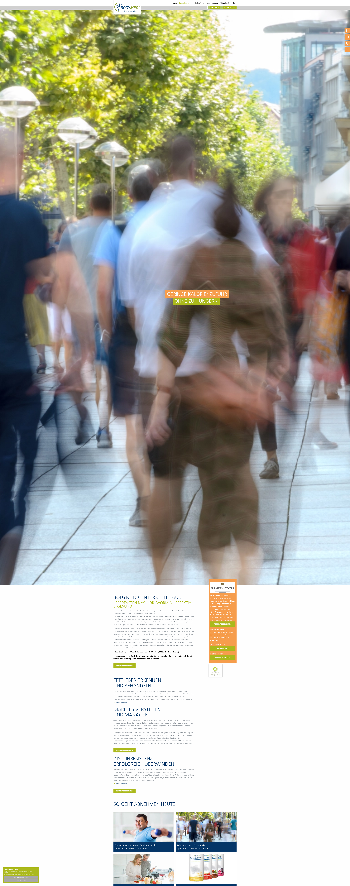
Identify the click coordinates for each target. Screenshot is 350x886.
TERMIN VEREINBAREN (222, 624)
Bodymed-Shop (230, 7)
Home (174, 3)
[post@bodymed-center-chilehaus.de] (347, 37)
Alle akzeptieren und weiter (21, 877)
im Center (215, 7)
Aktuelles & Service (228, 3)
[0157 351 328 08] (347, 30)
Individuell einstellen (21, 880)
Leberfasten (200, 3)
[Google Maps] (347, 43)
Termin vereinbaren (124, 665)
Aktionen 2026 (223, 648)
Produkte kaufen (222, 658)
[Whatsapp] (347, 49)
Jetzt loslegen (212, 3)
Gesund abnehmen (186, 3)
